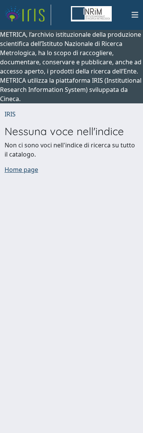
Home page (21, 169)
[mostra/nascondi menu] (135, 15)
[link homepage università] (91, 15)
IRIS (10, 114)
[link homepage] (28, 15)
